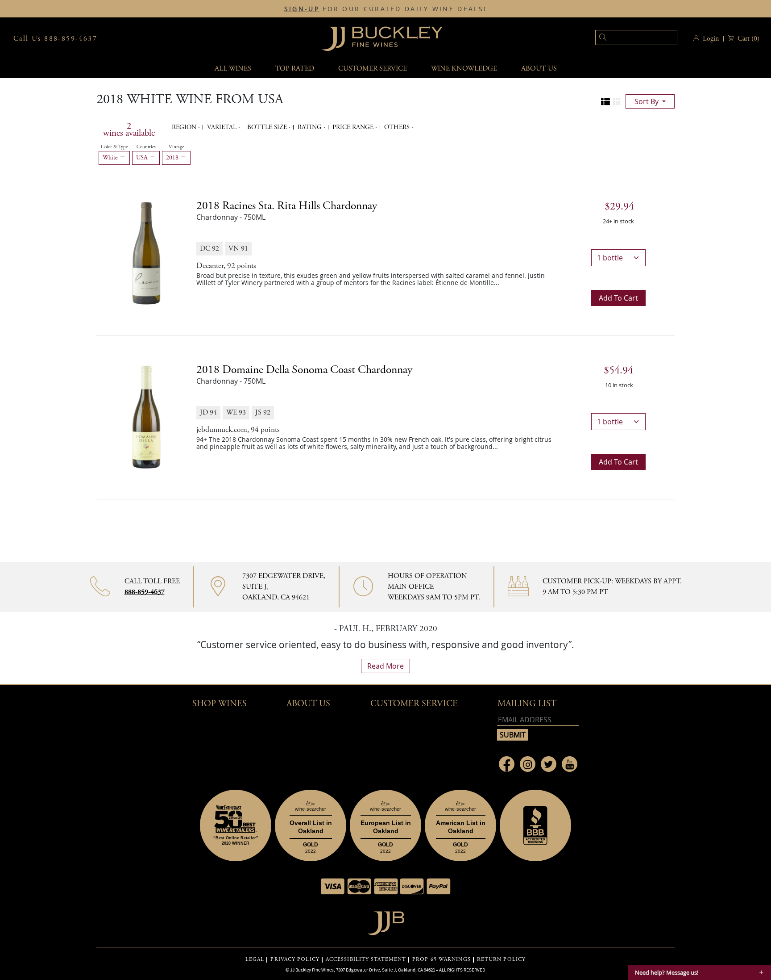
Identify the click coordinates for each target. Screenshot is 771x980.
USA (142, 158)
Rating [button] (310, 127)
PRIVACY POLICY (294, 959)
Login (711, 38)
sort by (647, 101)
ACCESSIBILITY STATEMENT (366, 959)
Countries (146, 147)
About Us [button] (539, 68)
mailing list (526, 703)
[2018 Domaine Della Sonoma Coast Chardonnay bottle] (146, 416)
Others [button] (397, 127)
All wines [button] (233, 68)
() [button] (748, 38)
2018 (173, 158)
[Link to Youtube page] (569, 764)
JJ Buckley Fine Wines (312, 970)
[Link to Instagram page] (527, 764)
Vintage (176, 147)
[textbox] (636, 37)
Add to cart (618, 298)
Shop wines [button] (219, 703)
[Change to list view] (605, 101)
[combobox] (622, 38)
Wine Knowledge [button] (464, 68)
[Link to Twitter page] (548, 764)
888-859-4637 (144, 592)
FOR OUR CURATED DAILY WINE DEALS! (385, 9)
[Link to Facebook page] (506, 764)
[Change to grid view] (616, 101)
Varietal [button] (222, 127)
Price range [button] (353, 127)
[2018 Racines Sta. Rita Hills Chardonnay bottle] (146, 252)
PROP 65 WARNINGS (441, 959)
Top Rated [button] (294, 68)
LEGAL (255, 959)
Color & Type (114, 147)
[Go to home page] (386, 920)
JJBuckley (382, 38)
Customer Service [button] (414, 703)
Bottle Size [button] (268, 127)
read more (385, 666)
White (111, 158)
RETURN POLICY (501, 959)
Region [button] (185, 127)
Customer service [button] (372, 68)
